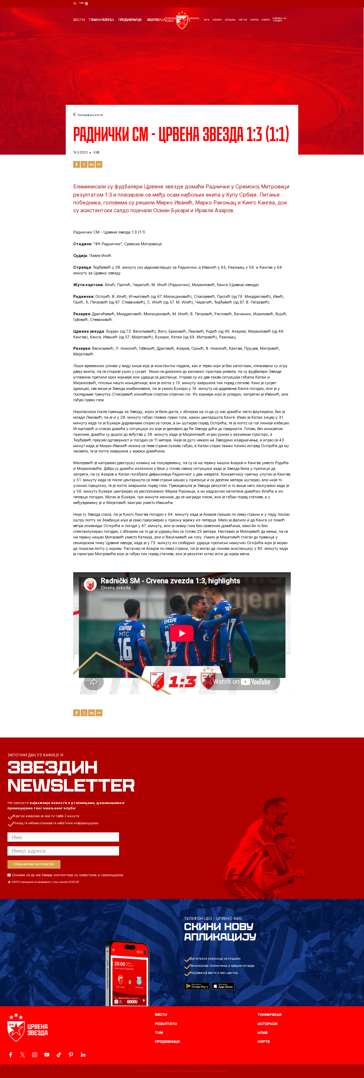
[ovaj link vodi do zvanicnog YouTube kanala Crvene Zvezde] (47, 1055)
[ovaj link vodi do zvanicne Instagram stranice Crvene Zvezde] (35, 1055)
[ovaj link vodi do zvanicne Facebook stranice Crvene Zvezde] (10, 1055)
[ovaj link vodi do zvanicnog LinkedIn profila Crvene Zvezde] (83, 1055)
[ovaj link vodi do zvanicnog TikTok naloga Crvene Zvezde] (59, 1055)
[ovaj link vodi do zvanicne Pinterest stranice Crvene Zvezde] (71, 1055)
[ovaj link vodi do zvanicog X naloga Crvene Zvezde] (23, 1055)
